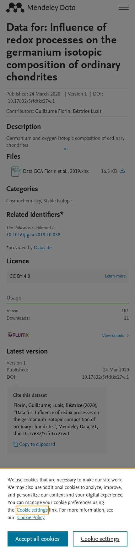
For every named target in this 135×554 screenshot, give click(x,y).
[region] (67, 511)
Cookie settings (32, 510)
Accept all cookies (37, 539)
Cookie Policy (31, 517)
